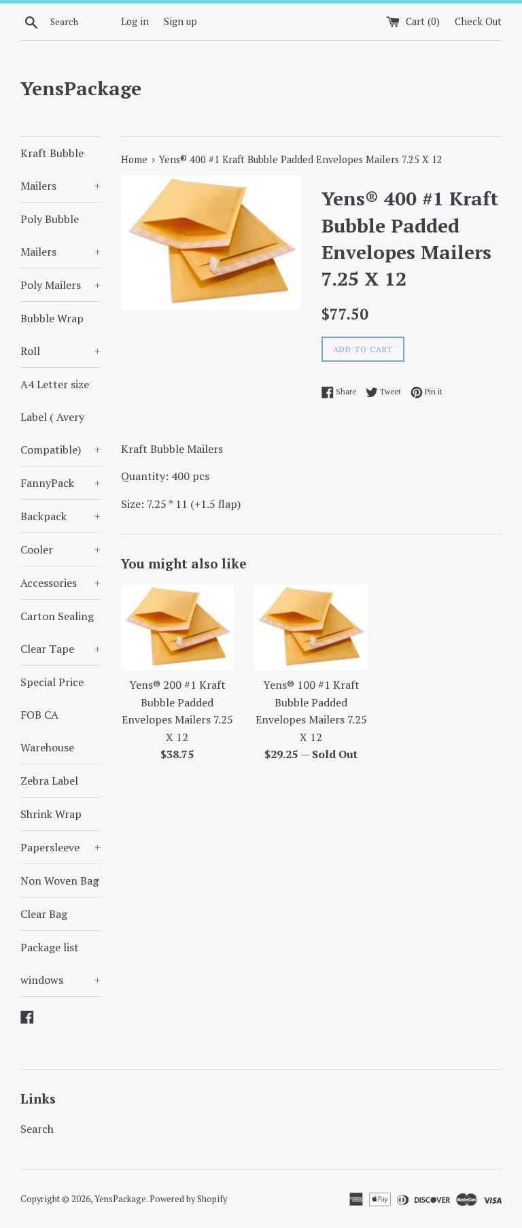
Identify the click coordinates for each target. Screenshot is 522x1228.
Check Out (478, 21)
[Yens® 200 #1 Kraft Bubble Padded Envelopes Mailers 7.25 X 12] (177, 627)
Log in (135, 21)
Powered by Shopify (188, 1199)
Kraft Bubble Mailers (60, 169)
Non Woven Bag (60, 880)
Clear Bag (43, 913)
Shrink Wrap (51, 813)
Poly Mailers (60, 284)
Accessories (60, 582)
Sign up (180, 21)
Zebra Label (49, 780)
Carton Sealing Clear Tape (60, 632)
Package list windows (60, 963)
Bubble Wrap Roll (60, 334)
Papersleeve (60, 847)
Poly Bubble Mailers (60, 235)
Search (37, 1128)
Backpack (60, 516)
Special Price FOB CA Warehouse (52, 715)
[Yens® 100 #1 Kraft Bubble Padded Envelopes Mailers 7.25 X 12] (311, 627)
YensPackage (80, 88)
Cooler (60, 549)
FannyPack (60, 482)
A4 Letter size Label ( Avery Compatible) (60, 417)
